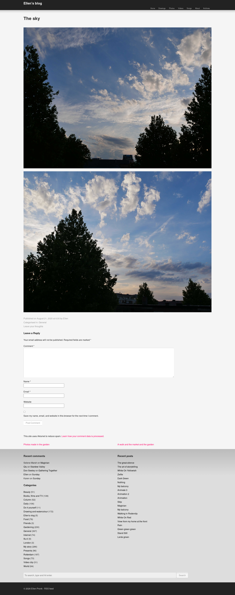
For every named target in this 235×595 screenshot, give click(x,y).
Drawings (162, 8)
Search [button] (182, 575)
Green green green (127, 529)
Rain (120, 525)
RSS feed (49, 588)
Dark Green (123, 478)
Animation (122, 497)
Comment (29, 346)
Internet (27, 534)
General (43, 322)
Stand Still (122, 533)
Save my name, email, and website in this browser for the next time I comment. (61, 415)
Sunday (36, 474)
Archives (206, 8)
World (26, 566)
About (197, 8)
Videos (180, 8)
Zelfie (120, 474)
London (27, 542)
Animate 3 (122, 490)
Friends (27, 523)
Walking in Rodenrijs (127, 513)
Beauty (27, 491)
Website (27, 401)
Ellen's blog (33, 3)
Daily (26, 503)
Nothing (121, 482)
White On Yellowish (127, 470)
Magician (45, 462)
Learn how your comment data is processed (82, 436)
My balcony (123, 486)
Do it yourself (30, 507)
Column (27, 499)
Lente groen (123, 537)
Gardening (29, 527)
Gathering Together (47, 470)
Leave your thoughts (33, 326)
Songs (189, 8)
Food (26, 519)
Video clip (28, 562)
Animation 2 (123, 493)
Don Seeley (29, 470)
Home (152, 8)
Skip (120, 501)
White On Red (124, 517)
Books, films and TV (33, 495)
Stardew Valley (37, 466)
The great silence (126, 462)
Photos (171, 8)
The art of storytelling (128, 466)
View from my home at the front (132, 521)
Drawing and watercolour (36, 511)
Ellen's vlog (29, 515)
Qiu (25, 466)
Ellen (65, 318)
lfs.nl (26, 538)
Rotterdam (29, 554)
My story (28, 546)
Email (27, 391)
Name (27, 381)
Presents (28, 550)
